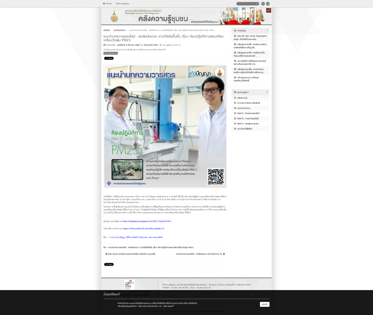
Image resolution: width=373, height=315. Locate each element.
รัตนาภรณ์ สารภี (151, 44)
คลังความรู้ (241, 97)
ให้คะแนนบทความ (110, 53)
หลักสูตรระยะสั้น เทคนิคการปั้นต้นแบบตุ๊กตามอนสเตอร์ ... (249, 54)
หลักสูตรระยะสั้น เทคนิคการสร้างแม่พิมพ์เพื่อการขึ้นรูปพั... (250, 46)
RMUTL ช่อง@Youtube (247, 123)
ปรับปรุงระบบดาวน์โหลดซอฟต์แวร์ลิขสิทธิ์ (246, 79)
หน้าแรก (108, 3)
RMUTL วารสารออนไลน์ (247, 118)
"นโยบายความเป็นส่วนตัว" (148, 306)
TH (263, 3)
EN (268, 3)
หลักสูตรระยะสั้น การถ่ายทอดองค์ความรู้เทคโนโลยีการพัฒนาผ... (249, 70)
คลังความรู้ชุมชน (122, 3)
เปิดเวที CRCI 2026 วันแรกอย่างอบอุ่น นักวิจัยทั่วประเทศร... (250, 37)
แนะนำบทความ (243, 108)
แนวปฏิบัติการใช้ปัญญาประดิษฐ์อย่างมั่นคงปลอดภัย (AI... (250, 62)
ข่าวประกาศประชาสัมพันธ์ (248, 103)
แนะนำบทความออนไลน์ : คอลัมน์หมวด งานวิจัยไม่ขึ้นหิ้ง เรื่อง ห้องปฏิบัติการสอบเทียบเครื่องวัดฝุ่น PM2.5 (150, 247)
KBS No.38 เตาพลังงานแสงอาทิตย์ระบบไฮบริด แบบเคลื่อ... (131, 254)
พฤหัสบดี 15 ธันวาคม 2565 (128, 44)
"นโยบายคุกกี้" (168, 306)
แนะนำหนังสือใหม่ (244, 128)
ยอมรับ (265, 304)
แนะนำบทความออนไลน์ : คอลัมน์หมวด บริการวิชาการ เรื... (199, 254)
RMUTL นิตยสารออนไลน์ (247, 113)
